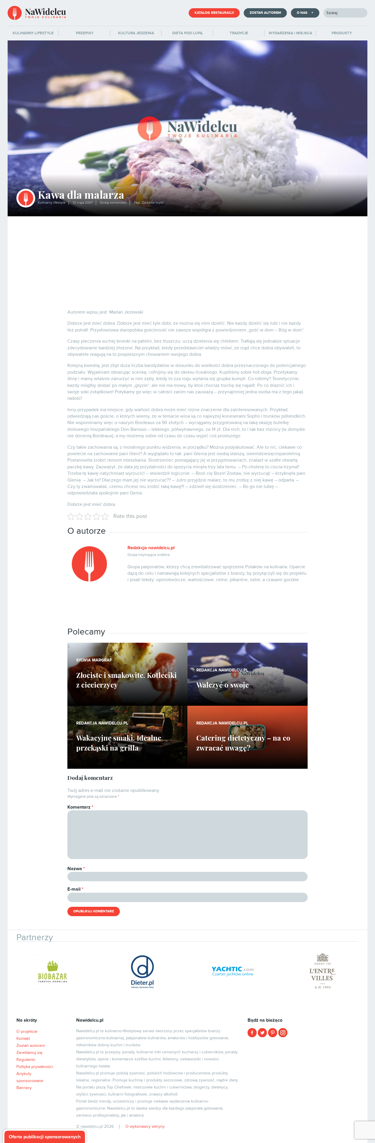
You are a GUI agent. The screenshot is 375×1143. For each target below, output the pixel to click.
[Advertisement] (187, 260)
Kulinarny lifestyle (52, 202)
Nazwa (76, 869)
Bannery (24, 1087)
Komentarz (80, 807)
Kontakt (23, 1038)
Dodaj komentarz (113, 202)
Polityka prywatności (34, 1066)
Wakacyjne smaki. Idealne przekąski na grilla (118, 742)
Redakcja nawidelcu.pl (151, 548)
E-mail (75, 889)
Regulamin (25, 1059)
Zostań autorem (265, 13)
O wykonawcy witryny (145, 1126)
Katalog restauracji (214, 13)
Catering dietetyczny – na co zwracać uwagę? (243, 742)
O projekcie (27, 1031)
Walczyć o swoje (222, 684)
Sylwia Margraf (94, 660)
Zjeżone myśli (153, 202)
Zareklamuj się (29, 1052)
